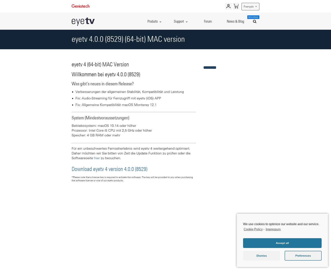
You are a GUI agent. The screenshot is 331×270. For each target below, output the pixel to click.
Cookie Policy (253, 229)
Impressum (273, 229)
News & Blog (235, 21)
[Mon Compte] (228, 7)
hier (97, 158)
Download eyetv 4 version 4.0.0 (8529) (109, 169)
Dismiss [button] (261, 255)
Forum (208, 21)
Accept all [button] (282, 243)
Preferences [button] (303, 255)
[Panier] (236, 7)
